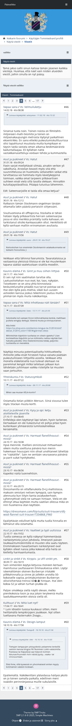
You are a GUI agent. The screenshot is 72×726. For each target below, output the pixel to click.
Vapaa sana (10, 107)
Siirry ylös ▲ (51, 720)
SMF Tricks (39, 712)
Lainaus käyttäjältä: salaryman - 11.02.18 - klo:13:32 (32, 115)
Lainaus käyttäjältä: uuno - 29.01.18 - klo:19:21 (29, 240)
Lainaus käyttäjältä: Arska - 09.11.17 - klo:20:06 (29, 385)
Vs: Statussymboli (31, 377)
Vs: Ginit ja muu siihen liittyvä (41, 271)
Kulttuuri (8, 603)
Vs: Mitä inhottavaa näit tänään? (40, 302)
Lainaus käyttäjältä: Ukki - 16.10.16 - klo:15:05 (32, 639)
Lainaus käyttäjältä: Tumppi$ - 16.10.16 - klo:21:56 (31, 630)
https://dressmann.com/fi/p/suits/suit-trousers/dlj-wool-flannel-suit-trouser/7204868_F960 (34, 513)
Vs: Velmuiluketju (30, 107)
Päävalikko (10, 4)
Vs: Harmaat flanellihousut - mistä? (31, 437)
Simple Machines (44, 715)
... (33, 100)
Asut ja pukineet (13, 159)
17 (37, 100)
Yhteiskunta (10, 377)
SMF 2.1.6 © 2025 (25, 715)
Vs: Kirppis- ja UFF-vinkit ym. (40, 558)
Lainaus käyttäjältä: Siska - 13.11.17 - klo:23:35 (29, 310)
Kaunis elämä (11, 271)
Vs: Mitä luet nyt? (27, 603)
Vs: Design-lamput (34, 622)
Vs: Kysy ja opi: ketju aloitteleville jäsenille (27, 412)
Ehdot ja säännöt (32, 720)
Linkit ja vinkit (11, 558)
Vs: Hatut (31, 159)
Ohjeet (15, 720)
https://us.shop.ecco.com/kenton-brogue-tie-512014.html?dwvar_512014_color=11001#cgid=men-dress (34, 329)
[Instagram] (35, 706)
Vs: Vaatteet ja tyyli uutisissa (43, 530)
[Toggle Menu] (66, 4)
